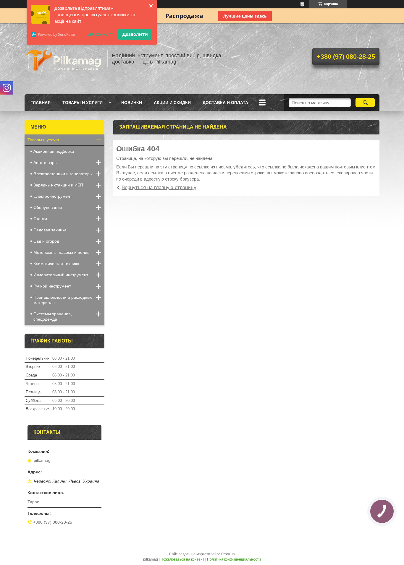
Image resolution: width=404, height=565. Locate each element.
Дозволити (135, 34)
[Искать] (365, 102)
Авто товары (45, 162)
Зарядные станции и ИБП (58, 185)
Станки (40, 218)
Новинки (131, 102)
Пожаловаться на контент (182, 559)
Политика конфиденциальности (234, 559)
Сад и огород (46, 241)
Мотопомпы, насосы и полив (61, 252)
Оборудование (47, 207)
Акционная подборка (53, 151)
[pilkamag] (63, 59)
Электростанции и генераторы (63, 173)
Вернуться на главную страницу (159, 187)
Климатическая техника (56, 263)
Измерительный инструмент (60, 274)
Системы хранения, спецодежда (52, 316)
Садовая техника (50, 230)
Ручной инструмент (52, 286)
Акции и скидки (172, 102)
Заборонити (100, 34)
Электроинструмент (52, 196)
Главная (40, 102)
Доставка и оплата (225, 102)
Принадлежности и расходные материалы (63, 300)
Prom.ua (228, 554)
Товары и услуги (82, 102)
